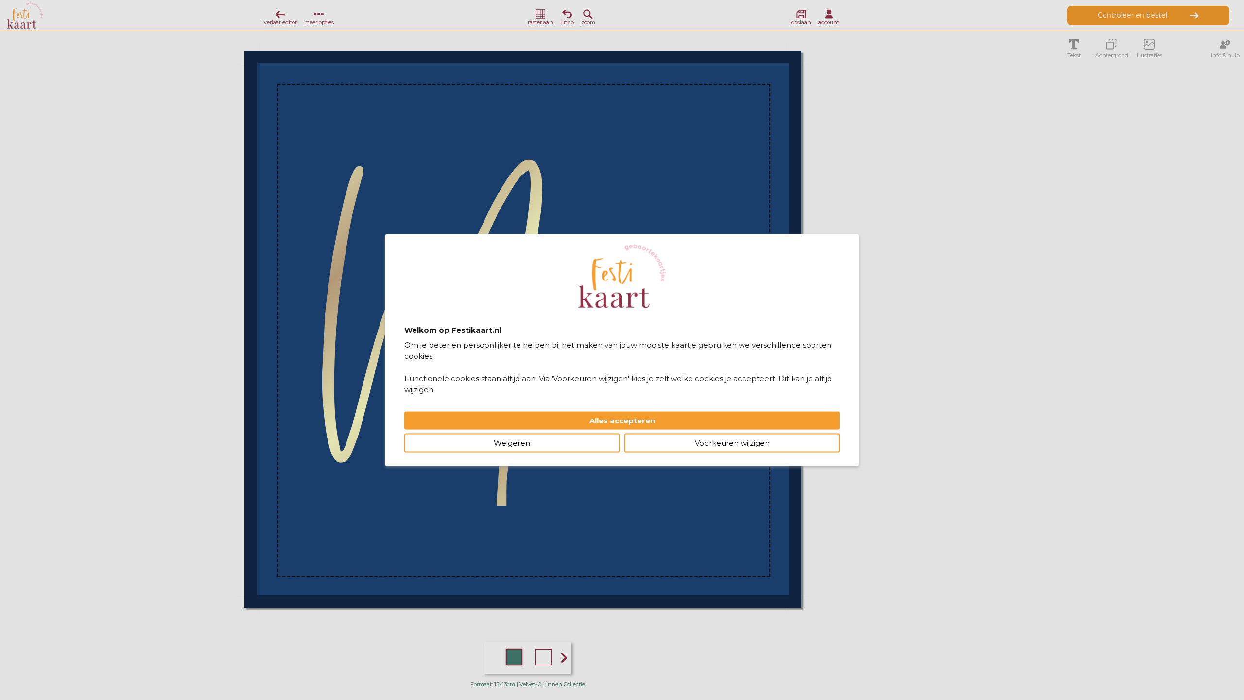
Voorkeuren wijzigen (732, 442)
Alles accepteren (622, 420)
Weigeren (512, 442)
